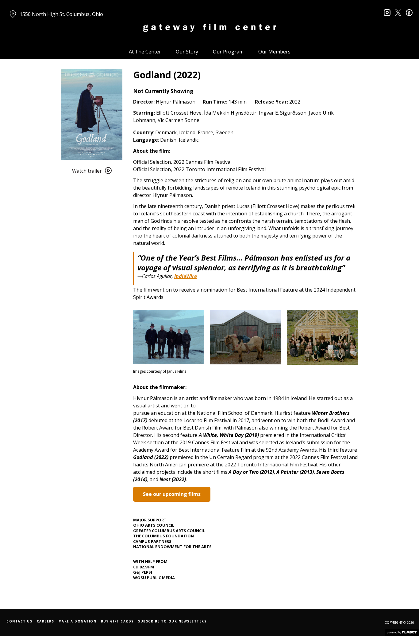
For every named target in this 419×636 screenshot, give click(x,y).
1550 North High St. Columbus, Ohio (61, 14)
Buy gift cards (117, 621)
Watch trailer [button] (87, 170)
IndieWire (185, 276)
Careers (45, 621)
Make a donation (78, 621)
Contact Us (19, 621)
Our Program (228, 51)
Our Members (274, 51)
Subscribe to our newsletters (172, 621)
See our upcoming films (172, 494)
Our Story (187, 51)
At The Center (145, 51)
